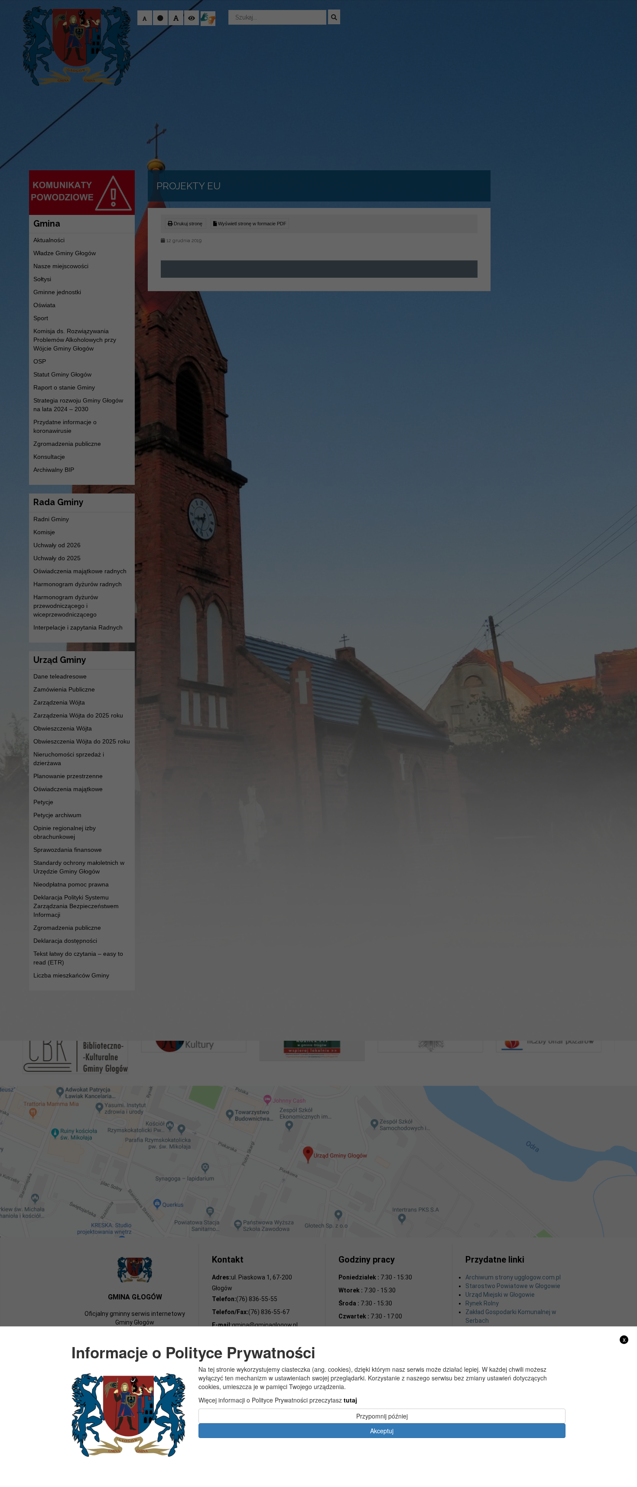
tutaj (350, 1399)
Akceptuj (381, 1430)
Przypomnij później (382, 1415)
